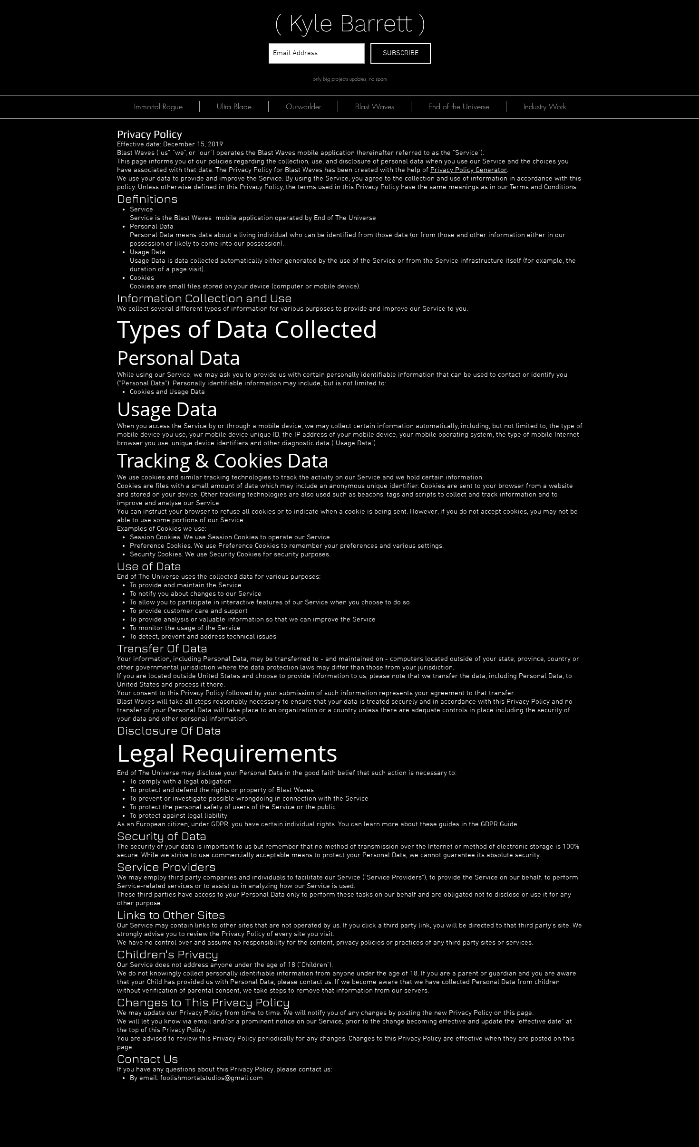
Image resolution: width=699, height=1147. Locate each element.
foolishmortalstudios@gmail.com (211, 1078)
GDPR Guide (499, 824)
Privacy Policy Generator (468, 170)
